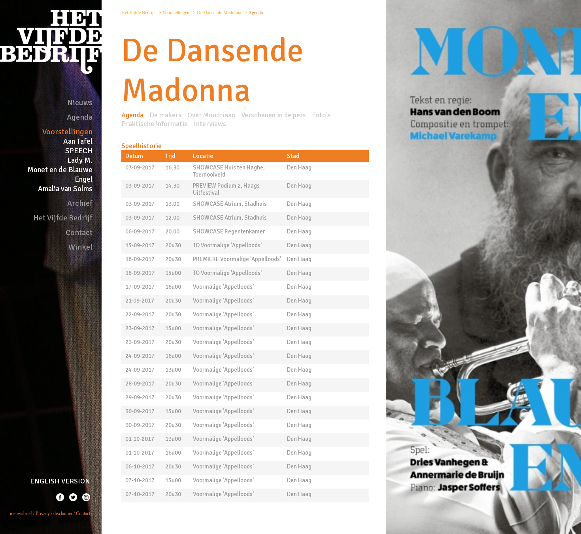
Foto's (321, 115)
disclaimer (62, 513)
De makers (165, 115)
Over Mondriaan (211, 115)
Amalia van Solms (65, 189)
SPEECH (78, 151)
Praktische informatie (154, 123)
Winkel (80, 247)
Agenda (79, 117)
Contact (79, 232)
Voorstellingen (67, 132)
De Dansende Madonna (219, 12)
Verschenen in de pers (273, 115)
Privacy (43, 513)
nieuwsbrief (21, 513)
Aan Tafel (77, 141)
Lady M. (79, 160)
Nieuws (79, 102)
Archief (79, 203)
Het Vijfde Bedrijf (62, 218)
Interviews (210, 123)
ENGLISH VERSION (60, 481)
